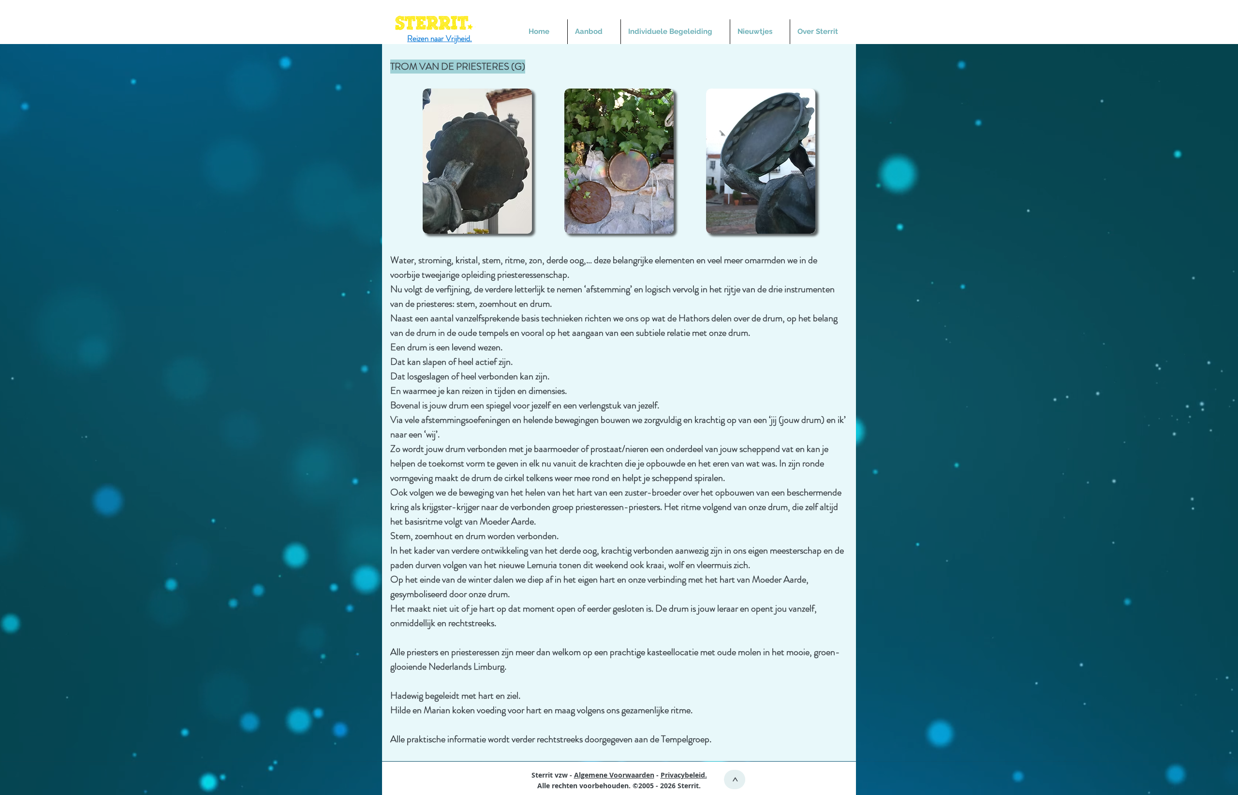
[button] (594, 31)
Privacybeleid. (684, 775)
